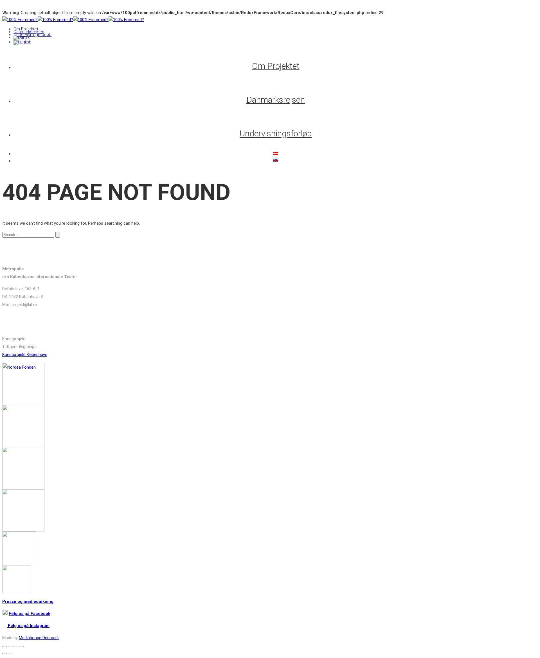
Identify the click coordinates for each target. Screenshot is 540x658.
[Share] (10, 646)
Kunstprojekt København (24, 354)
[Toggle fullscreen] (16, 646)
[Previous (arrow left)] (4, 653)
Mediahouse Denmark (39, 637)
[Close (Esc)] (4, 646)
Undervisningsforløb (32, 34)
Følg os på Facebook (29, 613)
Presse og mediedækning (27, 601)
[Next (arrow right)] (10, 653)
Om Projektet (26, 28)
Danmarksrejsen (29, 31)
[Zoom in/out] (21, 646)
